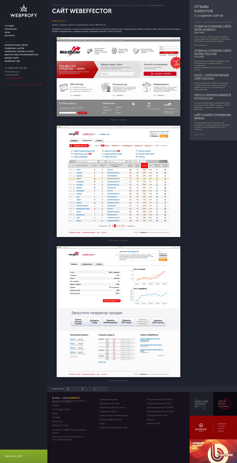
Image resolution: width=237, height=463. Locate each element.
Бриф (54, 413)
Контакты (10, 36)
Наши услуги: (10, 42)
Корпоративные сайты (109, 403)
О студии (9, 26)
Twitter (86, 389)
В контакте (73, 389)
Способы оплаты (61, 410)
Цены (7, 32)
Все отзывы (199, 134)
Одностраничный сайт (157, 415)
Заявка (55, 405)
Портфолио (11, 29)
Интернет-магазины (108, 399)
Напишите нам (60, 425)
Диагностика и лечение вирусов (21, 55)
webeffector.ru (58, 21)
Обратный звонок (14, 78)
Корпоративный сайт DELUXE (160, 411)
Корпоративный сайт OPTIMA (160, 407)
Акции (102, 423)
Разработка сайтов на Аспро (19, 51)
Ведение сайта (153, 423)
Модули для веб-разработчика (113, 428)
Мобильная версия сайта (110, 419)
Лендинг (150, 419)
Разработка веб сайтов (16, 45)
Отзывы (56, 417)
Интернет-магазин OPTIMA (159, 399)
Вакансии (57, 422)
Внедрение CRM (12, 61)
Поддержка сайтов (14, 48)
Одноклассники (100, 389)
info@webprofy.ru (12, 72)
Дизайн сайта (12, 58)
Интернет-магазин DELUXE (159, 403)
